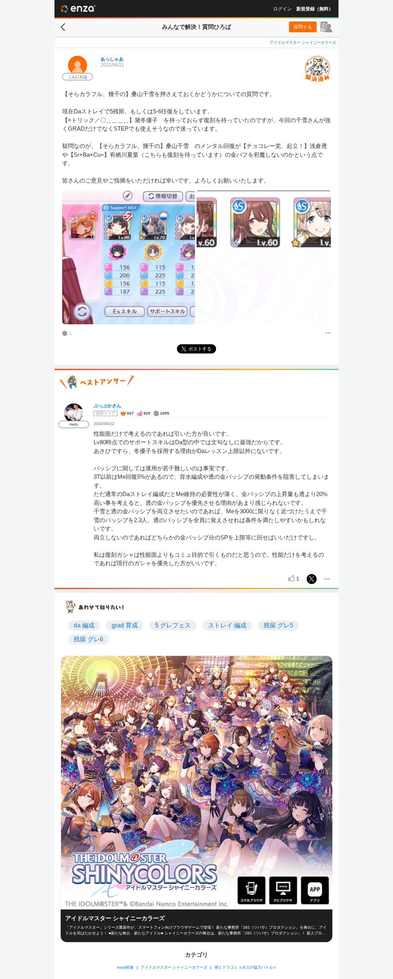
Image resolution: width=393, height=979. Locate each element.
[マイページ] (326, 27)
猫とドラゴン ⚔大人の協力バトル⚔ (245, 967)
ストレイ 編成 (227, 625)
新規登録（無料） (314, 9)
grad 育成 (125, 625)
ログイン (282, 9)
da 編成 (84, 625)
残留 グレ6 (88, 639)
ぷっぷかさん (107, 405)
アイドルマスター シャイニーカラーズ (303, 42)
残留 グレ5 (278, 625)
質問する (303, 27)
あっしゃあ (112, 59)
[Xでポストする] (312, 579)
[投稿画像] (128, 257)
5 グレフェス (173, 625)
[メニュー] (328, 333)
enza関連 (125, 967)
